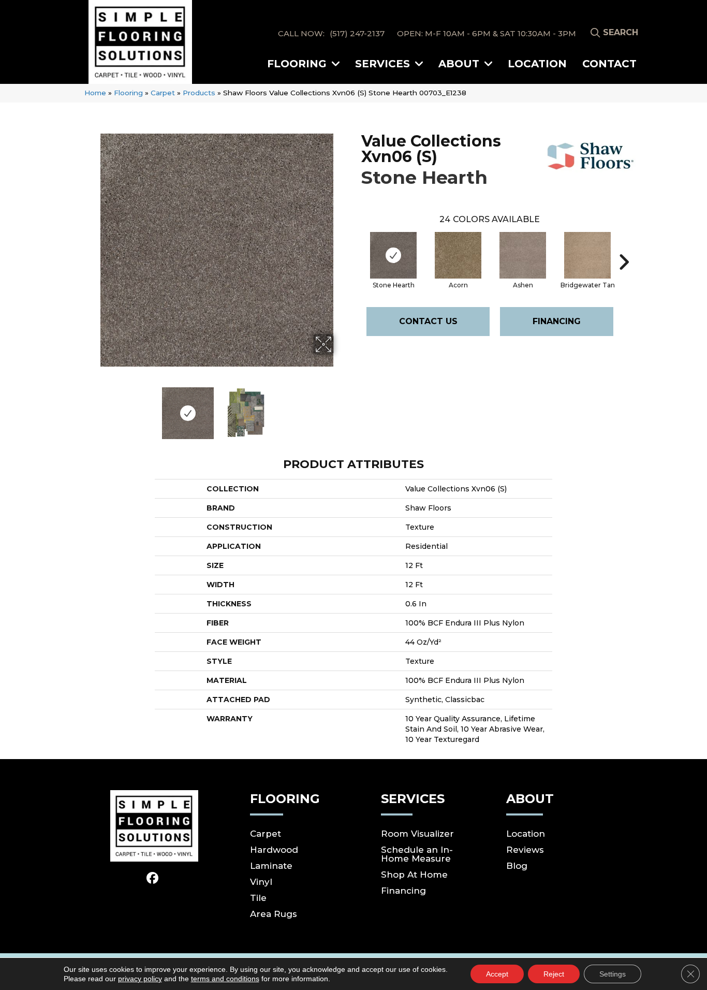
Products (199, 93)
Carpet (163, 93)
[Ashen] (523, 255)
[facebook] (152, 878)
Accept (497, 974)
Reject (553, 974)
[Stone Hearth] (393, 255)
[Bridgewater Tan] (587, 255)
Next (340, 408)
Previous (94, 408)
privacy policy (140, 978)
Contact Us (428, 321)
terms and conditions (225, 978)
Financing (557, 321)
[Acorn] (458, 255)
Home (95, 93)
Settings (612, 974)
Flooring (128, 93)
